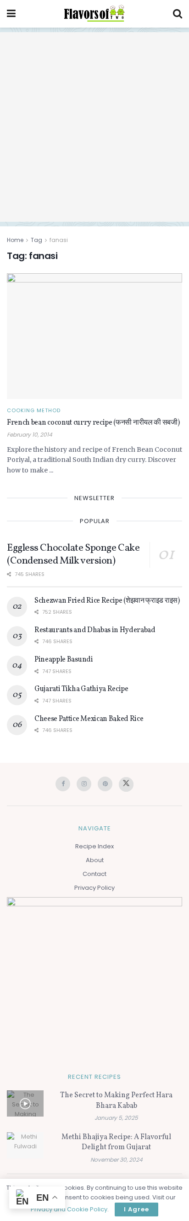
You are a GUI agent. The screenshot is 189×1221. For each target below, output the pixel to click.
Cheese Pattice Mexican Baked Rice (88, 719)
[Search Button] (177, 14)
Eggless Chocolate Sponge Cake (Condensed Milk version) (73, 554)
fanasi (59, 240)
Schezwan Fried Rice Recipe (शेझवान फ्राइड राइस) (107, 601)
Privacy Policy (94, 887)
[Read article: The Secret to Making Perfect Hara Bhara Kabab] (25, 1103)
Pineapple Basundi (63, 660)
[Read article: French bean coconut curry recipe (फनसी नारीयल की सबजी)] (94, 336)
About (95, 860)
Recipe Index (94, 846)
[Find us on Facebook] (63, 784)
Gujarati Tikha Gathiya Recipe (81, 689)
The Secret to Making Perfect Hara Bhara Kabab (116, 1100)
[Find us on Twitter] (126, 784)
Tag (36, 240)
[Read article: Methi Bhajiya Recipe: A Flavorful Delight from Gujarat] (25, 1145)
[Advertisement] (94, 127)
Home (15, 240)
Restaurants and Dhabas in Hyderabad (95, 630)
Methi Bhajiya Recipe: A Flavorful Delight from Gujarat (116, 1142)
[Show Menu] (11, 14)
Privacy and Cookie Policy (69, 1209)
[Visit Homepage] (94, 14)
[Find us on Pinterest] (105, 784)
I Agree (136, 1209)
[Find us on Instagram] (84, 784)
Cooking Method (34, 410)
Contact (94, 874)
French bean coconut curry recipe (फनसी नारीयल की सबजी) (93, 423)
